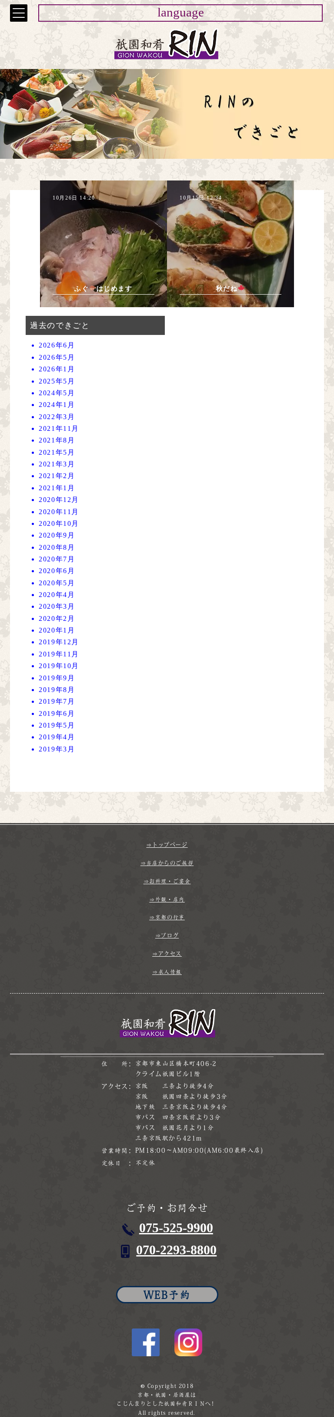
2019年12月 (59, 642)
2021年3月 (57, 464)
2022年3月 (57, 416)
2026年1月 (57, 369)
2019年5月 (57, 725)
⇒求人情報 (167, 971)
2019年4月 (57, 737)
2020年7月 (57, 559)
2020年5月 (57, 583)
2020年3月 (57, 606)
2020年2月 (57, 618)
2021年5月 (57, 452)
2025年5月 (57, 381)
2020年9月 (57, 535)
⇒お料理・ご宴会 (167, 881)
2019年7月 (57, 701)
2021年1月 (57, 488)
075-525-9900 (176, 1227)
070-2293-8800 (176, 1250)
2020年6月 (57, 570)
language (180, 12)
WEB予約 (167, 1294)
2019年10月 (59, 665)
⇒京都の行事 (167, 917)
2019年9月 (57, 678)
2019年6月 (57, 713)
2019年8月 (57, 689)
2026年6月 (57, 345)
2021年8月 (57, 440)
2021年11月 (59, 428)
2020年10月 (59, 523)
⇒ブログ (167, 935)
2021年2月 (57, 475)
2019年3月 (57, 749)
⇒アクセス (167, 953)
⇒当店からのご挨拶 (167, 863)
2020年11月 (59, 511)
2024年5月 (57, 393)
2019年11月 (59, 654)
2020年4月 (57, 594)
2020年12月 (59, 499)
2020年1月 (57, 630)
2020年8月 (57, 547)
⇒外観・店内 (167, 899)
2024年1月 (57, 404)
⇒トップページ (166, 844)
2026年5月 (57, 357)
